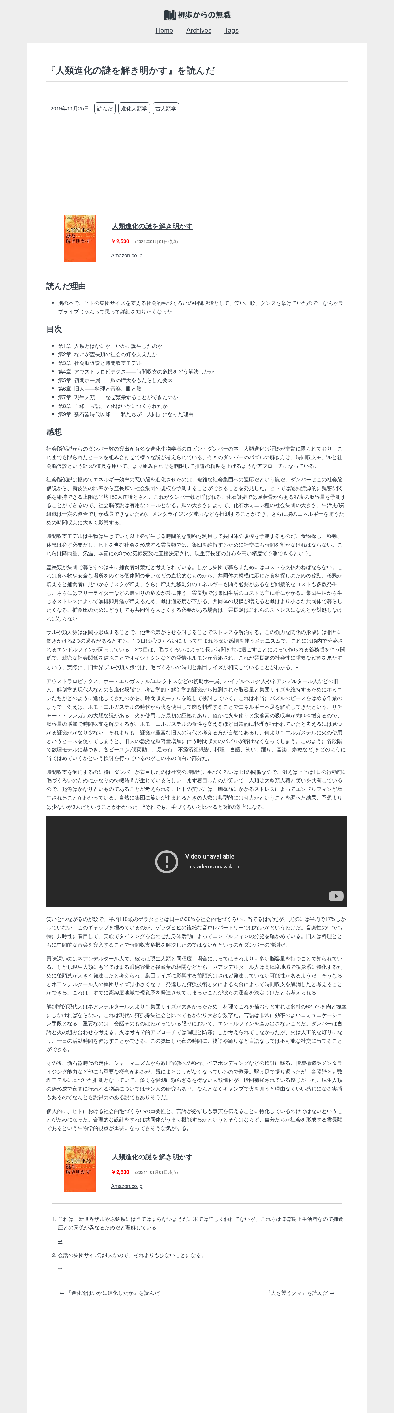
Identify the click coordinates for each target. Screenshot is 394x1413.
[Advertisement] (205, 161)
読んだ (105, 108)
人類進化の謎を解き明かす (152, 225)
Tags (231, 29)
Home (164, 29)
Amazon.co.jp (126, 255)
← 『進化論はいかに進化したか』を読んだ (109, 1292)
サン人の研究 (160, 1088)
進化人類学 (134, 108)
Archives (198, 29)
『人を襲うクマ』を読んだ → (300, 1292)
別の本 (66, 302)
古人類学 (165, 108)
